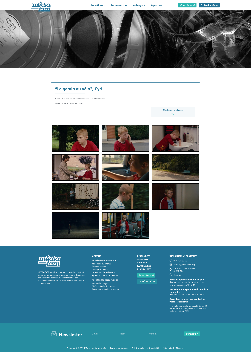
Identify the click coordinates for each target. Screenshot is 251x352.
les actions (97, 5)
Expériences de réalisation (103, 272)
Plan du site (144, 269)
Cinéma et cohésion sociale (104, 286)
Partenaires (144, 266)
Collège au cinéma (100, 269)
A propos (156, 5)
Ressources (143, 256)
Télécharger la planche (173, 110)
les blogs (138, 5)
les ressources (119, 5)
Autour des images (100, 283)
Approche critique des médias (105, 275)
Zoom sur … (144, 259)
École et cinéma (99, 266)
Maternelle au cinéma (101, 263)
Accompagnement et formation (105, 289)
